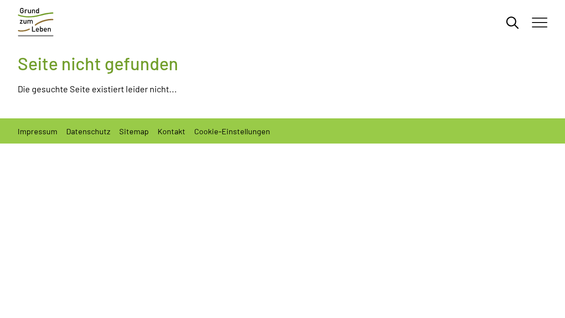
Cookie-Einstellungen (232, 130)
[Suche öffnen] (512, 22)
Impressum (37, 130)
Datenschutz (88, 130)
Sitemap (134, 130)
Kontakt (171, 130)
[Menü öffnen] (539, 22)
